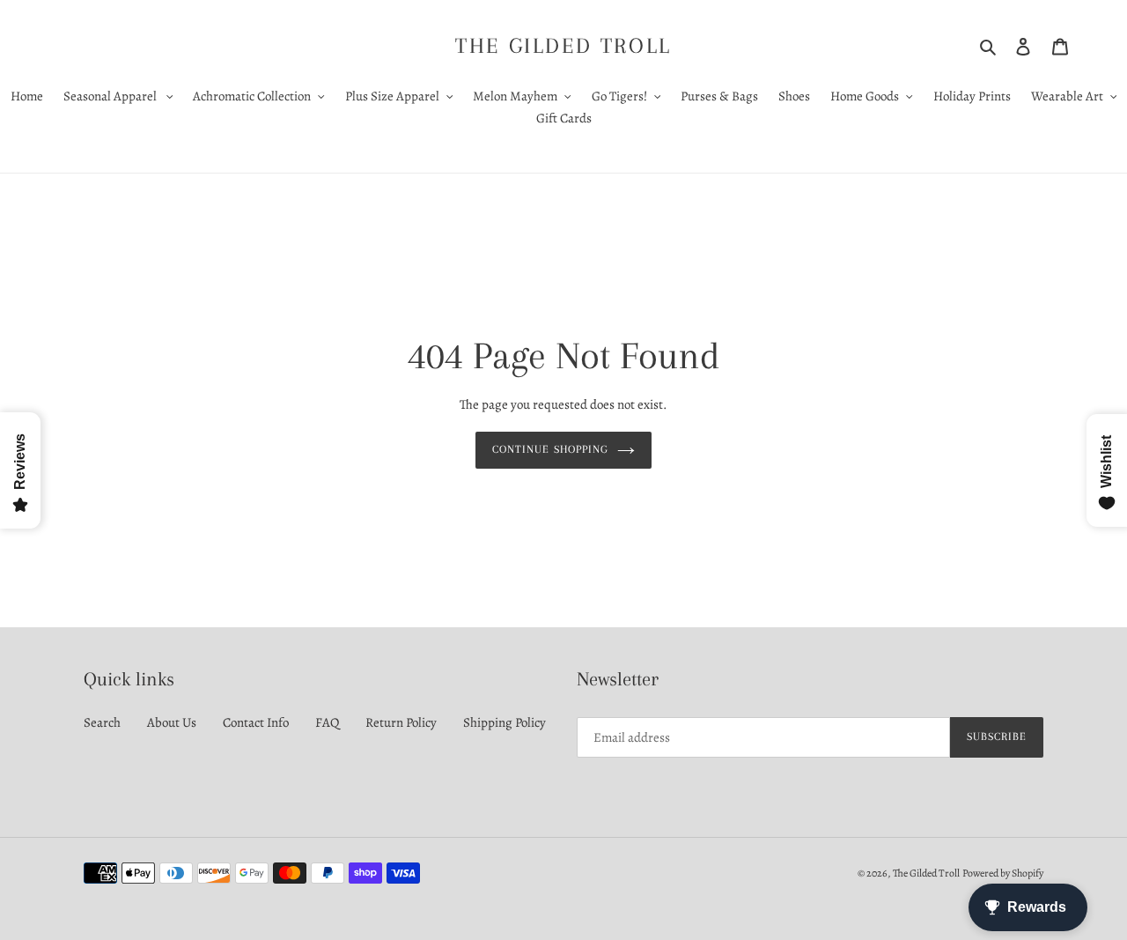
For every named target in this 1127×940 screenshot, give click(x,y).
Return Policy (401, 722)
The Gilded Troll (563, 45)
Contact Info (256, 722)
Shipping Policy (504, 722)
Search (102, 722)
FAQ (327, 722)
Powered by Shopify (1002, 873)
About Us (171, 722)
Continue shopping (550, 449)
